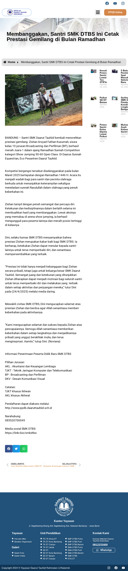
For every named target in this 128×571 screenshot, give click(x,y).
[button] (8, 448)
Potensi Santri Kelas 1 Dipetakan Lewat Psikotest (105, 130)
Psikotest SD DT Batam (105, 100)
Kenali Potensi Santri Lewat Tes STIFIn (104, 76)
